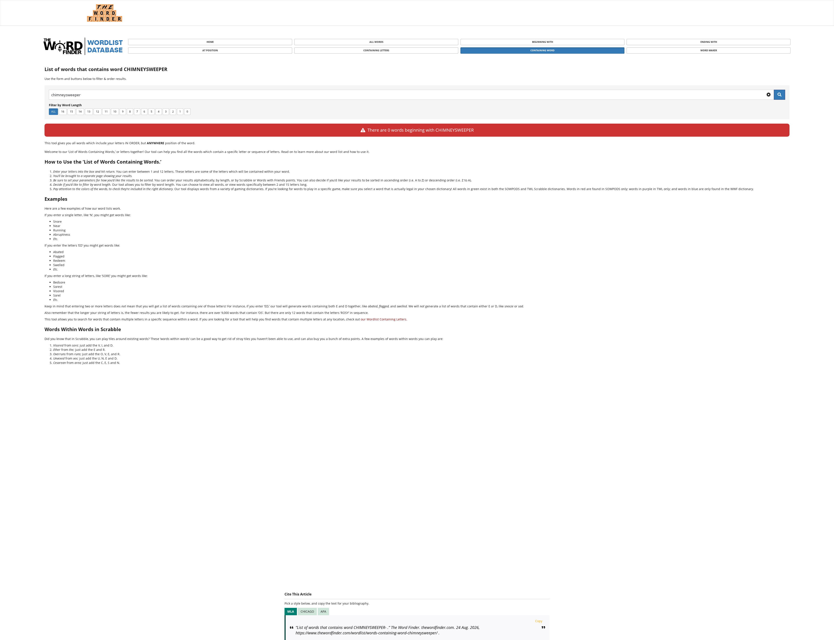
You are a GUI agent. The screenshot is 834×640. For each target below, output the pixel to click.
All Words (376, 41)
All (53, 111)
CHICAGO (307, 611)
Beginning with (542, 41)
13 (88, 111)
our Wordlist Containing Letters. (384, 319)
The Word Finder (104, 12)
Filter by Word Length (65, 105)
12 (97, 111)
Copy (538, 621)
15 (71, 111)
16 (62, 111)
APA (323, 611)
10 (114, 111)
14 (80, 111)
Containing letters (376, 50)
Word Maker (708, 50)
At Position (210, 50)
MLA (290, 611)
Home (210, 41)
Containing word (542, 50)
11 (106, 111)
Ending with (708, 41)
